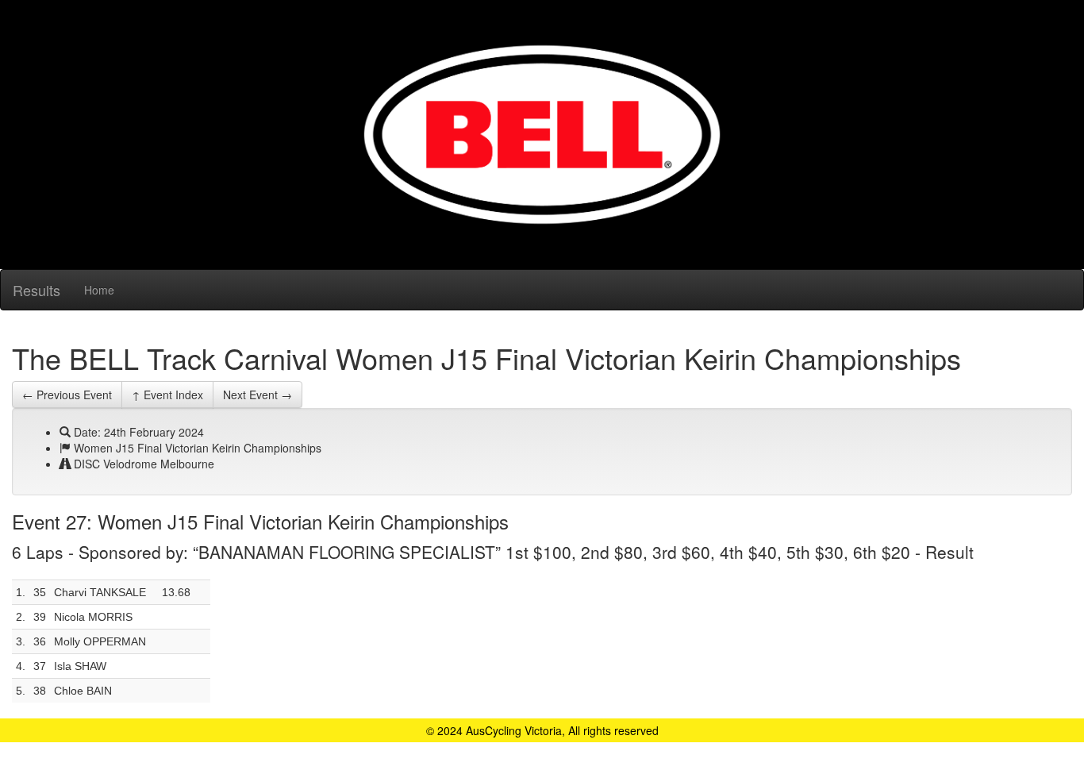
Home (99, 290)
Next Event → (257, 394)
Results (36, 289)
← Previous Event (67, 394)
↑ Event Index (167, 394)
